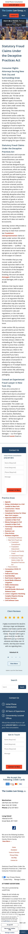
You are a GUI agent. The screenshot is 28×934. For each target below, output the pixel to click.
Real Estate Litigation (13, 578)
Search (22, 687)
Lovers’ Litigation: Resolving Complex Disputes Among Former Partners (15, 596)
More (23, 15)
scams (12, 436)
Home (5, 15)
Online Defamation (11, 585)
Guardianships (10, 576)
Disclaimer (14, 850)
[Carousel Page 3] (16, 657)
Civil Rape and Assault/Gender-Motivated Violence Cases (14, 589)
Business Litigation (12, 535)
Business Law (9, 531)
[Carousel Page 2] (12, 657)
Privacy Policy (14, 855)
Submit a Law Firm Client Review (14, 670)
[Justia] (14, 828)
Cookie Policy (8, 879)
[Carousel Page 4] (20, 657)
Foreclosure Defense (15, 538)
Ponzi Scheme (12, 567)
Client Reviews (14, 611)
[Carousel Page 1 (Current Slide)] (8, 657)
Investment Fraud (17, 556)
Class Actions (9, 533)
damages (5, 277)
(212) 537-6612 (14, 5)
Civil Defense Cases (12, 600)
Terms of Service (14, 852)
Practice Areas (8, 498)
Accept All (10, 924)
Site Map (14, 858)
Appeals (7, 502)
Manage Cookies (19, 879)
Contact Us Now (14, 490)
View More (14, 663)
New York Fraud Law (15, 540)
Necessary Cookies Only (9, 929)
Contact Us (14, 15)
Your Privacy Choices (13, 877)
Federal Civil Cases (11, 573)
